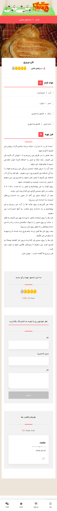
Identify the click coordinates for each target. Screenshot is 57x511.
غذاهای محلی (25, 20)
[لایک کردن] (43, 458)
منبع (37, 68)
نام (48, 337)
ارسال (28, 395)
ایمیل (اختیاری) (43, 353)
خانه (38, 20)
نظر (47, 369)
